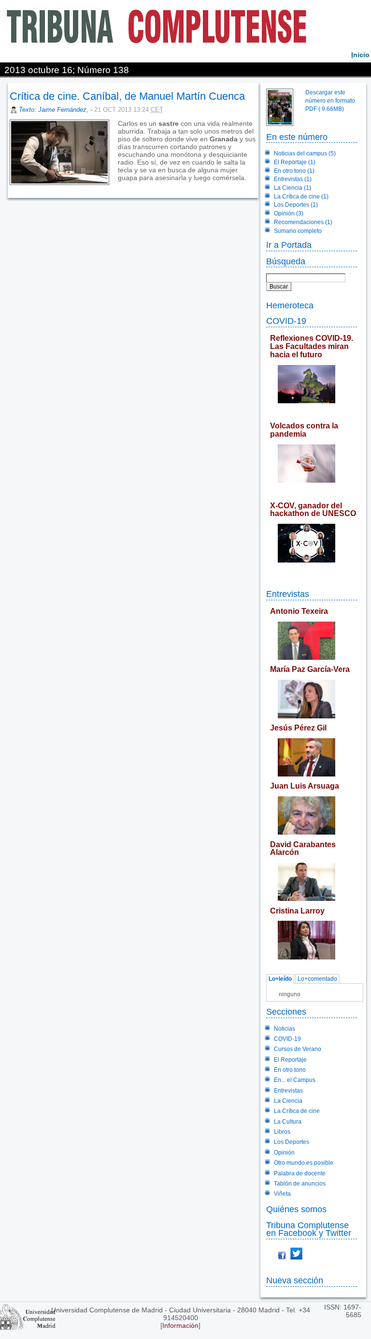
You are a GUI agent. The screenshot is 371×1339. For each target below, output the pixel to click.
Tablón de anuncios (300, 1183)
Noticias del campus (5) (305, 153)
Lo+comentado (317, 979)
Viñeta (282, 1193)
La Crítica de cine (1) (301, 196)
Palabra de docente (300, 1173)
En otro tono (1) (294, 170)
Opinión (284, 1152)
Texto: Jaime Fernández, (54, 109)
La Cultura (287, 1121)
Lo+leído (280, 979)
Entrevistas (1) (293, 179)
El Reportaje (290, 1059)
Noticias (284, 1028)
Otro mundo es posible (303, 1162)
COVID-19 (286, 321)
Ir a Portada (289, 245)
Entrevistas (287, 594)
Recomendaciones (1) (303, 222)
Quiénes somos (296, 1209)
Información (180, 1325)
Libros (282, 1131)
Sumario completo (298, 231)
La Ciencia (288, 1100)
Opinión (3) (288, 213)
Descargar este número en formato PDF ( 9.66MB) (330, 100)
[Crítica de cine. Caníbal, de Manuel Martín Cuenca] (119, 185)
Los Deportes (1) (296, 204)
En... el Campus (294, 1080)
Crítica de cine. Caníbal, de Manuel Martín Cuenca (127, 96)
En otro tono (290, 1069)
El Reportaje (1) (294, 162)
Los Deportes (291, 1142)
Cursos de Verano (297, 1049)
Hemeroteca (290, 305)
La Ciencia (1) (292, 187)
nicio (360, 55)
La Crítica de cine (297, 1111)
